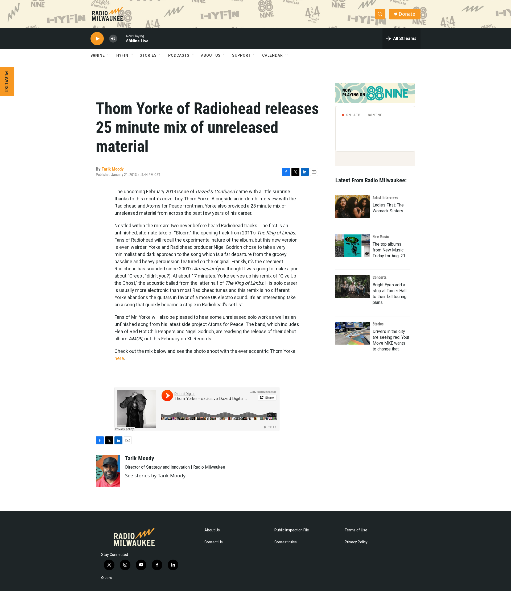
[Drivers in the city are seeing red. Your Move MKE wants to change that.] (352, 333)
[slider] (121, 38)
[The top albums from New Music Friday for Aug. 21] (352, 245)
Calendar (272, 55)
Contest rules (285, 542)
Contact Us (213, 542)
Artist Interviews (385, 197)
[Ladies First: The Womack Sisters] (352, 206)
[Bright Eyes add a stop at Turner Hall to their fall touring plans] (352, 286)
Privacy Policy (356, 542)
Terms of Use (356, 530)
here (119, 358)
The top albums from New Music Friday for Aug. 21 (389, 250)
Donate (407, 14)
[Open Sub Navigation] (109, 55)
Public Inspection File (291, 530)
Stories (378, 324)
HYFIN (122, 55)
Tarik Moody (113, 169)
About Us (212, 530)
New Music (381, 236)
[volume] (113, 39)
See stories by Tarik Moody (155, 475)
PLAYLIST (6, 81)
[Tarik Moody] (108, 471)
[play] (97, 39)
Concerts (379, 277)
